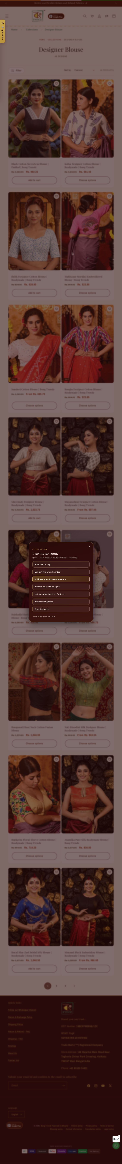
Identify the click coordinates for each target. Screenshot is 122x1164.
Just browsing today (44, 601)
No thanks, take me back (44, 616)
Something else (42, 609)
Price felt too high (43, 564)
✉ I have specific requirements (50, 579)
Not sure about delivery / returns (50, 594)
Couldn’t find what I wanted (47, 572)
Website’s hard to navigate (47, 586)
